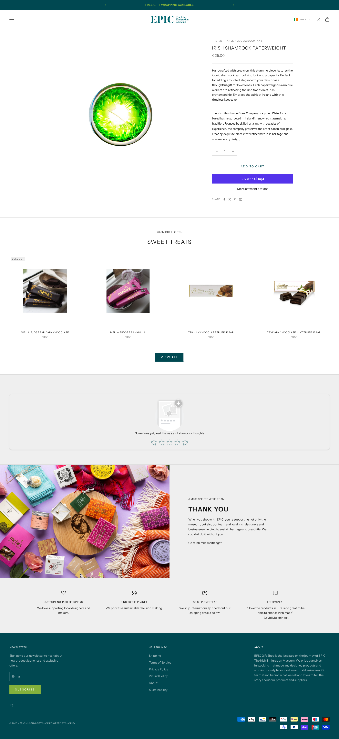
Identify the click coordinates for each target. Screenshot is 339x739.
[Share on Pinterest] (235, 199)
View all (169, 357)
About (153, 683)
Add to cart (253, 166)
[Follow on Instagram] (11, 706)
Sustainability (158, 690)
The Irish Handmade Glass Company (237, 40)
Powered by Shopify (62, 723)
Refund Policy (158, 676)
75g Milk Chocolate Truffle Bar (211, 332)
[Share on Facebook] (224, 199)
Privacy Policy (158, 669)
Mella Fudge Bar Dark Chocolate (45, 332)
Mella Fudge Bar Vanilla (128, 332)
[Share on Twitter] (229, 199)
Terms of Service (160, 662)
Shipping (155, 655)
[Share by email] (240, 199)
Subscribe (25, 689)
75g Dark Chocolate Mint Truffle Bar (294, 332)
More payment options (252, 189)
